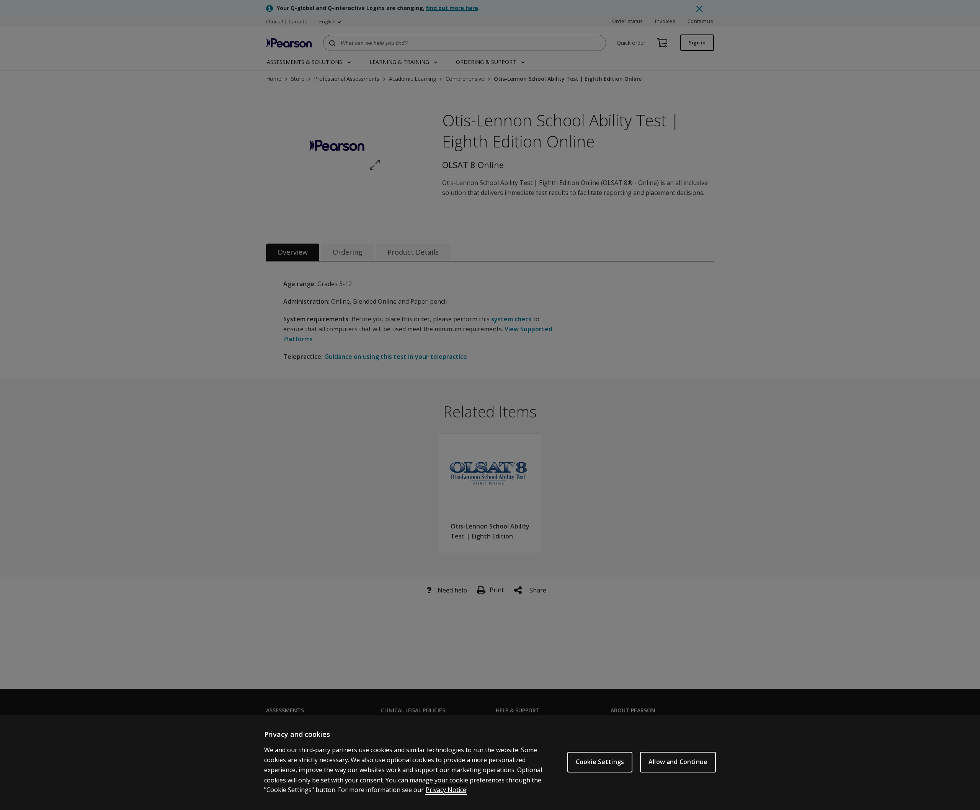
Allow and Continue (677, 762)
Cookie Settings (600, 762)
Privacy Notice (446, 789)
